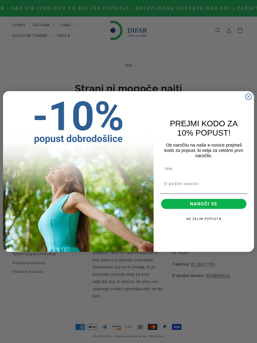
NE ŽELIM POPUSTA (203, 219)
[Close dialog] (248, 97)
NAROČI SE (204, 203)
